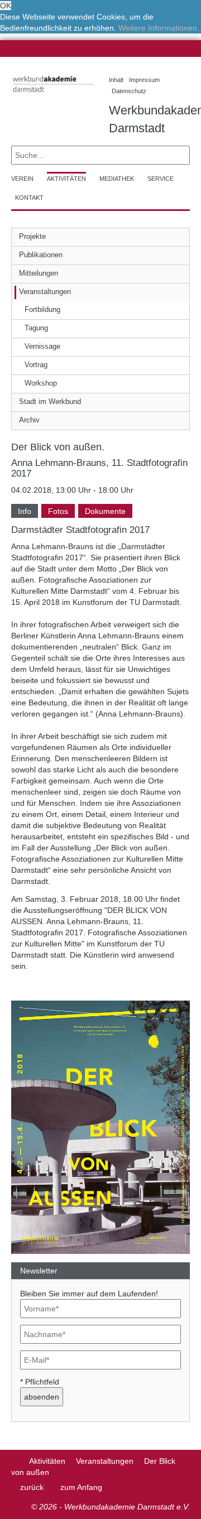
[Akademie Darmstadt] (14, 1460)
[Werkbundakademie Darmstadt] (51, 94)
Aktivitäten (47, 1460)
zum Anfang (81, 1487)
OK (5, 5)
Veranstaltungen (104, 1460)
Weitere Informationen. (158, 27)
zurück (32, 1487)
